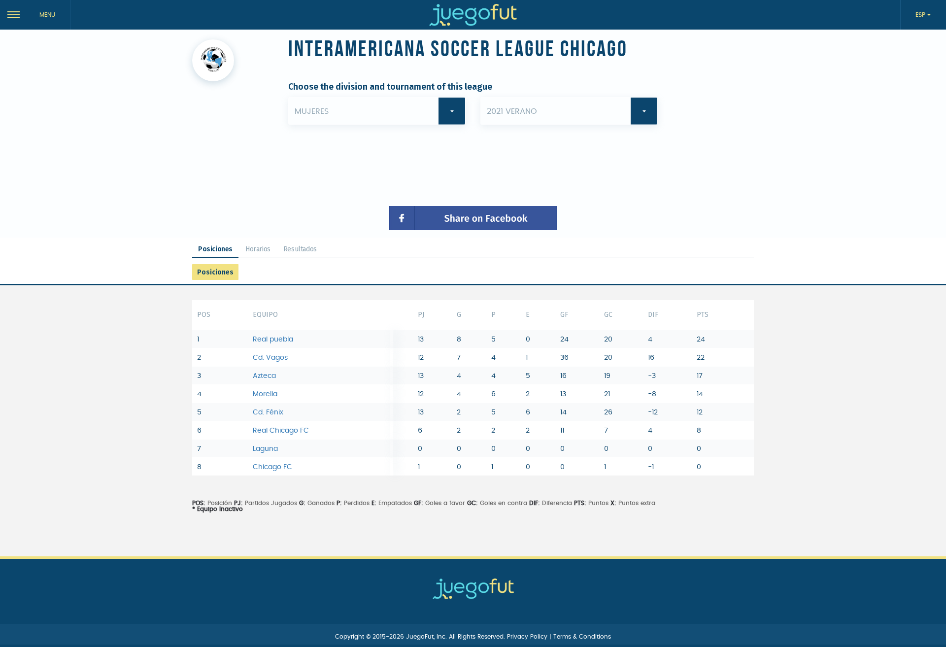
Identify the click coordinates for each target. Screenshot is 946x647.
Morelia (265, 394)
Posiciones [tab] (215, 249)
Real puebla (273, 339)
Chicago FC (272, 467)
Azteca (264, 376)
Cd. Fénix (268, 412)
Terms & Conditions (582, 637)
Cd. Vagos (270, 357)
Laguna (265, 448)
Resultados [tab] (300, 249)
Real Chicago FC (281, 430)
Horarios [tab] (257, 249)
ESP (921, 15)
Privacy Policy (528, 637)
